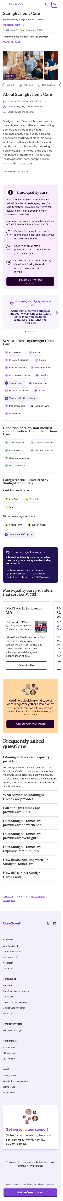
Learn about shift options (21, 534)
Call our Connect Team (30, 724)
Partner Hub (9, 1047)
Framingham (9, 900)
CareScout (8, 896)
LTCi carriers (9, 1059)
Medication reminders (19, 375)
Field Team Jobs (10, 957)
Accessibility (9, 1092)
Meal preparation (43, 368)
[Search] (46, 4)
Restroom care (40, 383)
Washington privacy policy (15, 1081)
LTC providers (9, 1053)
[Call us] (54, 4)
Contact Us (8, 968)
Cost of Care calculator (14, 1008)
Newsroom (8, 963)
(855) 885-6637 (12, 24)
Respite (36, 352)
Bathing (43, 360)
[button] (13, 65)
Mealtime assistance (19, 390)
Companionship (42, 406)
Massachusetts (38, 896)
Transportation (16, 383)
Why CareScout (10, 946)
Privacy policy (9, 1075)
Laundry (44, 375)
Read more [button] (30, 323)
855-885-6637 (15, 1139)
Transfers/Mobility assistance (23, 398)
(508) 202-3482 (11, 41)
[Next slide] (56, 312)
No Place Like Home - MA (24, 610)
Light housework (17, 368)
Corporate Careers (12, 951)
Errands (42, 390)
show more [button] (26, 163)
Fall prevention (16, 352)
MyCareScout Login (12, 1030)
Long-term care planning (15, 1002)
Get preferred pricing (30, 1192)
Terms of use (9, 1087)
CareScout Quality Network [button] (24, 557)
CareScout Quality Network (16, 991)
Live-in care (15, 413)
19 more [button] (45, 101)
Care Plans (8, 997)
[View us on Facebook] (48, 923)
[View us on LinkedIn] (54, 923)
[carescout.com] (17, 4)
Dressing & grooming (19, 360)
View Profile (26, 665)
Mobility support (17, 406)
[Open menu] (4, 4)
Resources (8, 1013)
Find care (7, 985)
